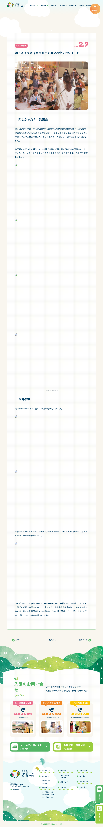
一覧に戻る (51, 640)
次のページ (83, 640)
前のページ (19, 640)
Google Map (16, 789)
